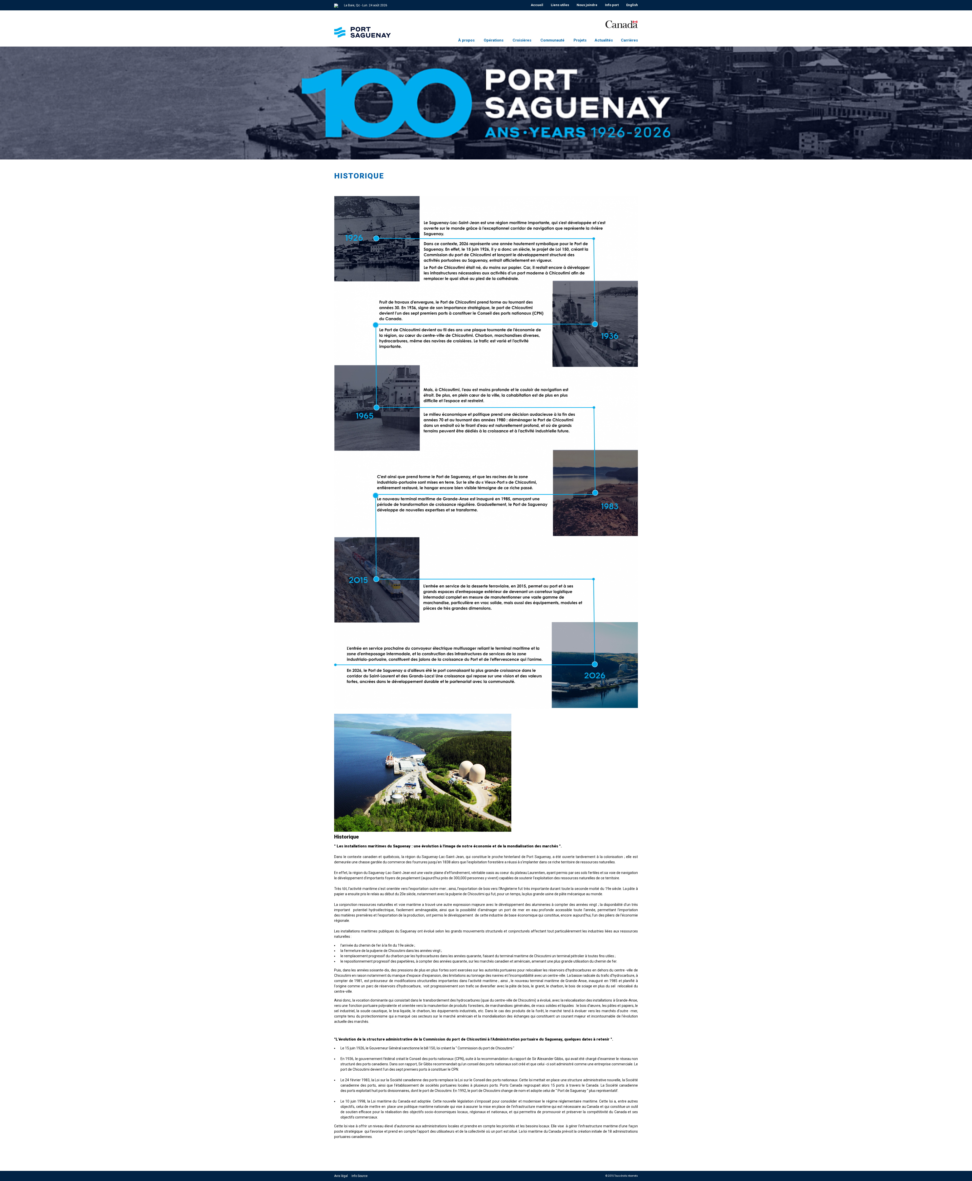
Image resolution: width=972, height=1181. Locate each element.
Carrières (629, 40)
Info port (612, 5)
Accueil (537, 5)
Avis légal (341, 1176)
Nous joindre (587, 5)
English (632, 5)
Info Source (360, 1176)
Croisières (522, 40)
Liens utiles (560, 5)
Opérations (493, 40)
